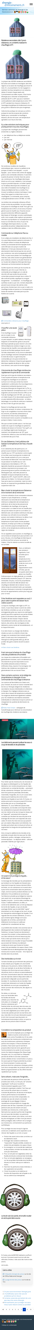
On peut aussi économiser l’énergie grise (17, 1292)
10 (30, 1309)
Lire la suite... (5, 1265)
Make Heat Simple (9, 708)
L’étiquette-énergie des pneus (14, 1274)
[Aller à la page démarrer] (3, 1309)
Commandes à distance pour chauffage (16, 321)
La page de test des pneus (13, 1280)
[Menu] (31, 4)
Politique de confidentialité (9, 1325)
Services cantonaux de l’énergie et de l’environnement (17, 1319)
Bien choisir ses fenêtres (11, 647)
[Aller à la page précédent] (6, 1309)
